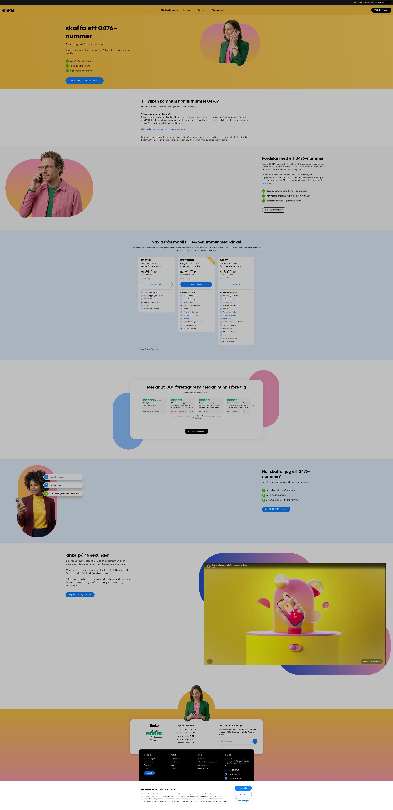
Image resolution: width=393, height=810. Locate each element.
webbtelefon (149, 299)
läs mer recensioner (196, 431)
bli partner (202, 759)
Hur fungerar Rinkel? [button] (274, 210)
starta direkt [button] (156, 284)
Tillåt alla (243, 788)
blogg (173, 768)
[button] (383, 2)
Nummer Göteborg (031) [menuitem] (186, 729)
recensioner (175, 759)
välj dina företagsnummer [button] (80, 595)
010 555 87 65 (234, 770)
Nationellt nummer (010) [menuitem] (186, 743)
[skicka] (253, 741)
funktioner (148, 765)
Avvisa (243, 794)
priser (146, 768)
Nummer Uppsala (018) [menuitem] (186, 733)
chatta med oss (235, 778)
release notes (203, 768)
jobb (172, 765)
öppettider (188, 318)
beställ (149, 773)
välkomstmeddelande (192, 315)
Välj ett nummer (381, 10)
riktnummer (148, 762)
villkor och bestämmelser (207, 762)
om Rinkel (174, 762)
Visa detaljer (243, 801)
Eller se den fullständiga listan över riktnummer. (163, 129)
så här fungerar (150, 759)
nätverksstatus (203, 765)
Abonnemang (218, 10)
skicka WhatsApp (235, 774)
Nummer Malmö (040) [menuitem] (185, 736)
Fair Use (156, 349)
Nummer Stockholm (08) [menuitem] (186, 739)
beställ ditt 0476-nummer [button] (84, 80)
